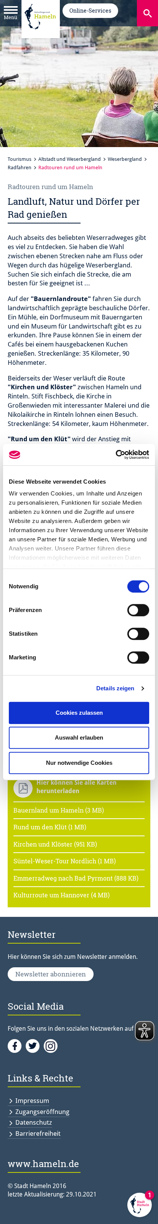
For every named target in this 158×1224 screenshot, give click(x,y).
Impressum (32, 1100)
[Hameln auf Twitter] (35, 1045)
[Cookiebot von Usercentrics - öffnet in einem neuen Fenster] (115, 455)
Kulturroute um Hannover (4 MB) (61, 895)
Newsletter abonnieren (50, 974)
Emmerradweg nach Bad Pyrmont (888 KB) (75, 878)
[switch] (138, 610)
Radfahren (19, 167)
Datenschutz (33, 1122)
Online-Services (90, 10)
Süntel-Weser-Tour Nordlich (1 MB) (64, 861)
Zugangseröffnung (42, 1112)
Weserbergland (125, 159)
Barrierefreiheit (38, 1133)
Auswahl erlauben (79, 737)
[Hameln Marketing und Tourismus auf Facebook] (17, 1045)
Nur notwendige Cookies (79, 762)
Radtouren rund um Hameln (70, 167)
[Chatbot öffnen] (139, 1205)
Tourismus (19, 159)
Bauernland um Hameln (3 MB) (58, 810)
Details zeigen (115, 688)
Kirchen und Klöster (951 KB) (55, 844)
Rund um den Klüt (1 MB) (49, 827)
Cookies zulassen (79, 712)
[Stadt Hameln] (40, 35)
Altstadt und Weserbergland (69, 159)
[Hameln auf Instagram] (52, 1045)
